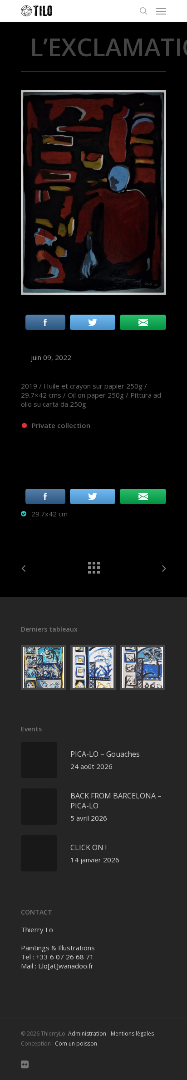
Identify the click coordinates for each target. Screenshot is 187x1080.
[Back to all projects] (93, 565)
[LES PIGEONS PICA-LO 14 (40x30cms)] (44, 667)
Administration (87, 1033)
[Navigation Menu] (161, 10)
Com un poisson (76, 1043)
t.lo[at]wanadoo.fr (66, 965)
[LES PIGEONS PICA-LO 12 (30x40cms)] (143, 667)
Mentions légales (132, 1033)
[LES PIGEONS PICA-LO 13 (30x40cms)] (93, 667)
